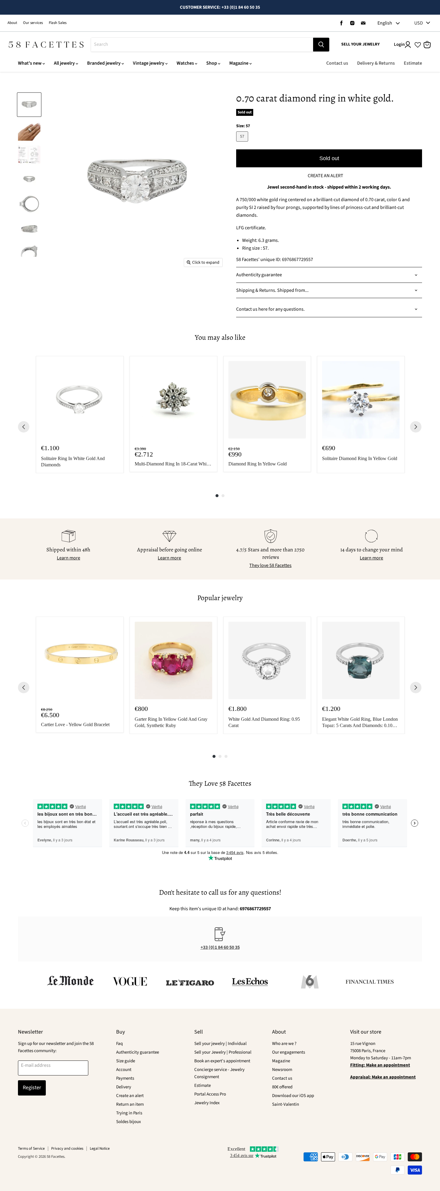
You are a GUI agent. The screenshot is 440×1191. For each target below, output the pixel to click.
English (384, 23)
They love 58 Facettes (270, 565)
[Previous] (23, 427)
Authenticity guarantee (137, 1052)
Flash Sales (57, 23)
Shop (211, 63)
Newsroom (282, 1069)
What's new (30, 63)
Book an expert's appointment (222, 1061)
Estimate (413, 63)
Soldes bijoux (128, 1122)
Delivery (123, 1087)
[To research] (321, 44)
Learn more (68, 558)
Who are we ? (284, 1043)
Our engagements (288, 1052)
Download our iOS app (293, 1096)
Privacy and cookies (67, 1148)
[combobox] (202, 44)
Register (32, 1087)
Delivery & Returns (376, 63)
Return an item (130, 1104)
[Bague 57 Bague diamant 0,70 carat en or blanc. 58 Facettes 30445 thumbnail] (29, 104)
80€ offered (282, 1087)
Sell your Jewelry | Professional (222, 1052)
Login (399, 44)
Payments (125, 1078)
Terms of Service (31, 1148)
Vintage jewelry (148, 63)
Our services (33, 23)
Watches (185, 63)
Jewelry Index (207, 1103)
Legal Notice (100, 1148)
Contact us (337, 63)
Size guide (125, 1061)
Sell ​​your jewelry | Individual (220, 1043)
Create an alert (130, 1096)
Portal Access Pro (210, 1094)
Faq (119, 1043)
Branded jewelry (104, 63)
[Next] (415, 427)
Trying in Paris (129, 1113)
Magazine (238, 63)
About (12, 23)
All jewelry (64, 63)
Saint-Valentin (285, 1104)
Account (123, 1069)
